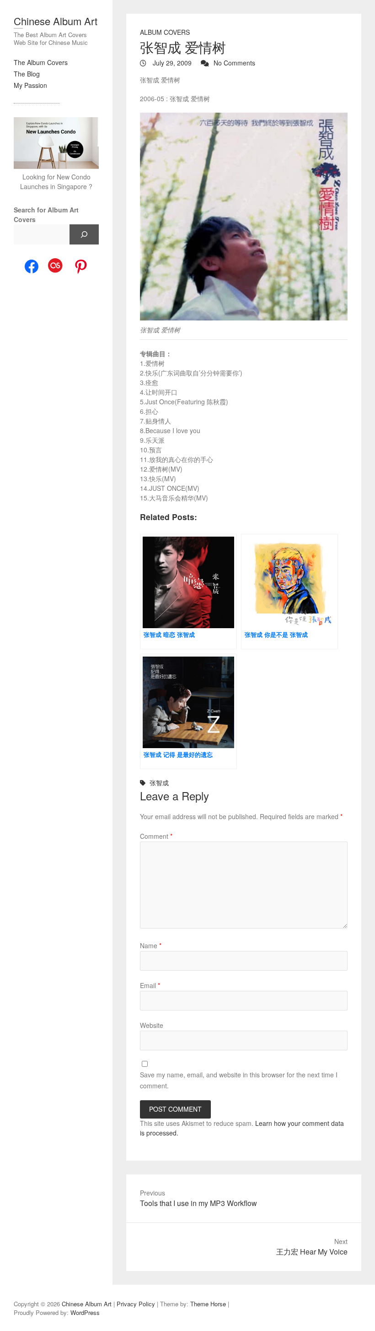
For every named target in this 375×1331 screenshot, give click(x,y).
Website (151, 1025)
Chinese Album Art (55, 21)
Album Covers (165, 32)
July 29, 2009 (171, 62)
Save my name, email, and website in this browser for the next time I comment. (239, 1080)
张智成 (159, 782)
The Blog (27, 73)
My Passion (30, 85)
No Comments (234, 62)
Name (150, 945)
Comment (156, 836)
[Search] (84, 234)
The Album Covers (41, 62)
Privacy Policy (136, 1303)
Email (150, 985)
